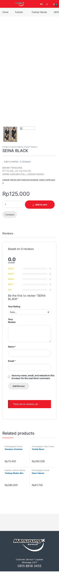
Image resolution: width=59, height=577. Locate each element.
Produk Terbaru (30, 147)
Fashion (19, 12)
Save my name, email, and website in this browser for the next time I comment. (33, 377)
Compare (26, 161)
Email (12, 361)
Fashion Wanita (39, 12)
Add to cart (41, 204)
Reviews (7, 233)
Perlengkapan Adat (40, 446)
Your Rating (14, 306)
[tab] (7, 235)
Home (5, 12)
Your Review (12, 320)
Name (12, 346)
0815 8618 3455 (29, 566)
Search (41, 4)
